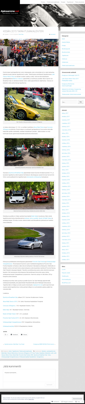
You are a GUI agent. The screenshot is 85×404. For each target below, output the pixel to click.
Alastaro (44, 351)
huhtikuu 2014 (65, 223)
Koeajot (63, 2)
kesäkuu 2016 (65, 136)
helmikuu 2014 (66, 229)
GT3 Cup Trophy (34, 353)
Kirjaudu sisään (66, 273)
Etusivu (43, 2)
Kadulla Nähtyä (66, 42)
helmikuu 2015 (66, 189)
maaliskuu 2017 (66, 123)
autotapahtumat (51, 351)
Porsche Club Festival (39, 261)
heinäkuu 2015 (66, 173)
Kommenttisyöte (66, 279)
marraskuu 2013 (66, 239)
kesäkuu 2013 (65, 256)
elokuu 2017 (65, 113)
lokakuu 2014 (65, 203)
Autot (10, 351)
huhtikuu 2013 (65, 259)
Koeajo (64, 45)
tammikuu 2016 (66, 153)
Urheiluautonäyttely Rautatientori (27, 357)
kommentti (53, 34)
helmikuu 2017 (66, 126)
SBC (32, 355)
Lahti (52, 353)
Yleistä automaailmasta (53, 2)
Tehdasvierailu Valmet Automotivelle (71, 94)
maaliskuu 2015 (66, 186)
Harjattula (41, 353)
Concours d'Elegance (24, 353)
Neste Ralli (15, 355)
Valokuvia (64, 59)
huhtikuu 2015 (65, 183)
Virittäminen (65, 62)
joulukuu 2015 (65, 156)
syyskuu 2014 (65, 206)
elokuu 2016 (65, 133)
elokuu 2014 (65, 210)
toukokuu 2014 (66, 219)
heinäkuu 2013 (66, 253)
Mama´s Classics (18, 78)
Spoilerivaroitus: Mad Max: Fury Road (14, 344)
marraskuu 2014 (66, 200)
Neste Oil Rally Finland (45, 218)
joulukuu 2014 (65, 196)
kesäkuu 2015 (65, 176)
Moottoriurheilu (66, 52)
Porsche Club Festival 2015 (11, 318)
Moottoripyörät (66, 49)
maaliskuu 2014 (66, 226)
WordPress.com (66, 283)
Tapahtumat (70, 2)
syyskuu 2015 (65, 166)
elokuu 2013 (65, 249)
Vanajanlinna (40, 357)
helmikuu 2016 (66, 150)
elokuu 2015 (65, 170)
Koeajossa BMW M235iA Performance (43, 344)
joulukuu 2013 (65, 236)
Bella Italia (34, 216)
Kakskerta (47, 353)
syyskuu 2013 (65, 246)
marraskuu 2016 (66, 130)
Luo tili (63, 269)
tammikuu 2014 (66, 233)
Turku (49, 355)
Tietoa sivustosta (79, 2)
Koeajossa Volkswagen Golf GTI (70, 75)
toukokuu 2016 (66, 140)
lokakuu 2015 (65, 163)
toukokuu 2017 (66, 120)
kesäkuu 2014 (65, 216)
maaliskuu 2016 (66, 146)
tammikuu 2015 (66, 193)
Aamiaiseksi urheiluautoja (34, 177)
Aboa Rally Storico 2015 (10, 301)
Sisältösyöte (65, 276)
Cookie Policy (31, 399)
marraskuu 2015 (66, 160)
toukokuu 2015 (66, 180)
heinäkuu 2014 (66, 213)
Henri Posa (21, 34)
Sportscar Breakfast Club (16, 173)
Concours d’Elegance (9, 305)
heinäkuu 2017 (66, 116)
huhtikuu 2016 (65, 143)
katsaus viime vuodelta (31, 218)
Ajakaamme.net (10, 7)
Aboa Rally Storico (39, 127)
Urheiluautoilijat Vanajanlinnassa (12, 322)
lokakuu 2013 (65, 243)
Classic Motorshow (12, 353)
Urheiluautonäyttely (8, 326)
